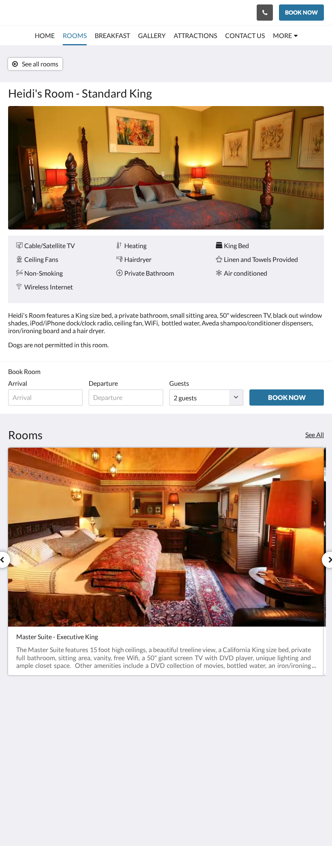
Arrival (17, 383)
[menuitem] (45, 36)
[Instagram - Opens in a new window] (293, 723)
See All (314, 434)
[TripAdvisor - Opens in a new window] (316, 723)
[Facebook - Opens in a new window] (271, 723)
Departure (103, 383)
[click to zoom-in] (166, 168)
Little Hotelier (185, 797)
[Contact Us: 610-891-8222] (265, 12)
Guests (179, 383)
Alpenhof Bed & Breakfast (53, 12)
